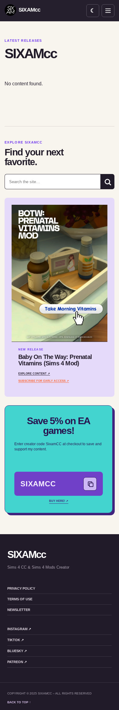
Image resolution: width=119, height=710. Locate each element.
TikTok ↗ (15, 640)
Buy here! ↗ (58, 500)
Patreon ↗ (17, 662)
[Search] (107, 181)
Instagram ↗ (19, 629)
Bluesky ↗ (17, 651)
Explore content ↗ (34, 373)
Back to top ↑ (19, 702)
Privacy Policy (21, 588)
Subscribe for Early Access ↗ (43, 380)
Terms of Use (19, 599)
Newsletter (18, 610)
